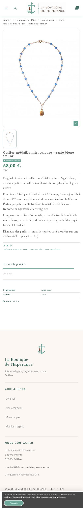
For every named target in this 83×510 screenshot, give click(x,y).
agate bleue (55, 249)
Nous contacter (14, 408)
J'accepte (14, 503)
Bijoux (25, 249)
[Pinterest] (11, 246)
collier (46, 249)
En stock (7, 301)
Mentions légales (15, 426)
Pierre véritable (36, 249)
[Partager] (4, 246)
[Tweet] (7, 246)
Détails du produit (14, 264)
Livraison (11, 399)
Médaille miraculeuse (12, 249)
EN (62, 489)
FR (52, 489)
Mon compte (13, 417)
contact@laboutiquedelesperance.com (28, 467)
